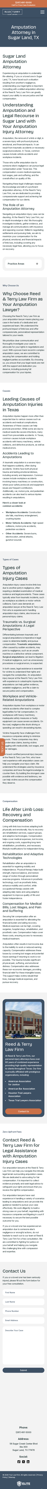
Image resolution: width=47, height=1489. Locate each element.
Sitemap (12, 1477)
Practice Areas (16, 263)
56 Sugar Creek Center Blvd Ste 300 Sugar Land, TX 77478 (23, 1446)
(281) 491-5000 (23, 1432)
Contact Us (23, 1111)
